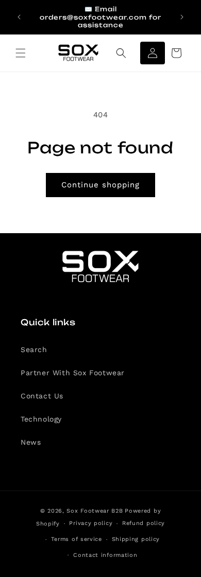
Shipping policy (136, 539)
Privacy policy (90, 523)
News (31, 442)
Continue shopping (100, 184)
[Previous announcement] (19, 17)
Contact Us (42, 396)
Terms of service (76, 539)
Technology (41, 419)
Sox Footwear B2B (94, 511)
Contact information (105, 555)
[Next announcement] (182, 17)
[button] (20, 53)
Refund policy (143, 523)
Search (34, 349)
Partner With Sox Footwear (73, 373)
